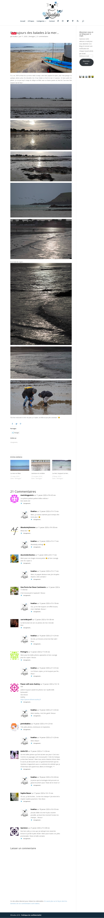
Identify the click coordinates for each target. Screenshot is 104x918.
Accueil (22, 21)
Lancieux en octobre (38, 473)
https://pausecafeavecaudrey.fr (31, 699)
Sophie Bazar (26, 793)
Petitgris (24, 652)
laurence (24, 828)
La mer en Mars (15, 473)
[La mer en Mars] (19, 466)
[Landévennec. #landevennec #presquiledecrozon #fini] (80, 77)
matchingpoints (27, 495)
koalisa (15, 36)
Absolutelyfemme (28, 527)
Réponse (71, 496)
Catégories (40, 21)
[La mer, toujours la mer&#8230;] (61, 466)
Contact (52, 21)
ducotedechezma (28, 555)
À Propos (31, 21)
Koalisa (34, 511)
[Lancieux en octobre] (40, 466)
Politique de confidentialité (31, 915)
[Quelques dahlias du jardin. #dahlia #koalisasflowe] (93, 77)
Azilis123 (24, 751)
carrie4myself (26, 619)
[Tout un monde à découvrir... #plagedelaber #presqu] (89, 77)
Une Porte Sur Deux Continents (33, 587)
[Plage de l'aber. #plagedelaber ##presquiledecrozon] (86, 77)
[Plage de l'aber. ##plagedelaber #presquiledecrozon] (83, 77)
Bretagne (32, 36)
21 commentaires (42, 36)
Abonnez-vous (86, 62)
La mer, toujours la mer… (60, 473)
